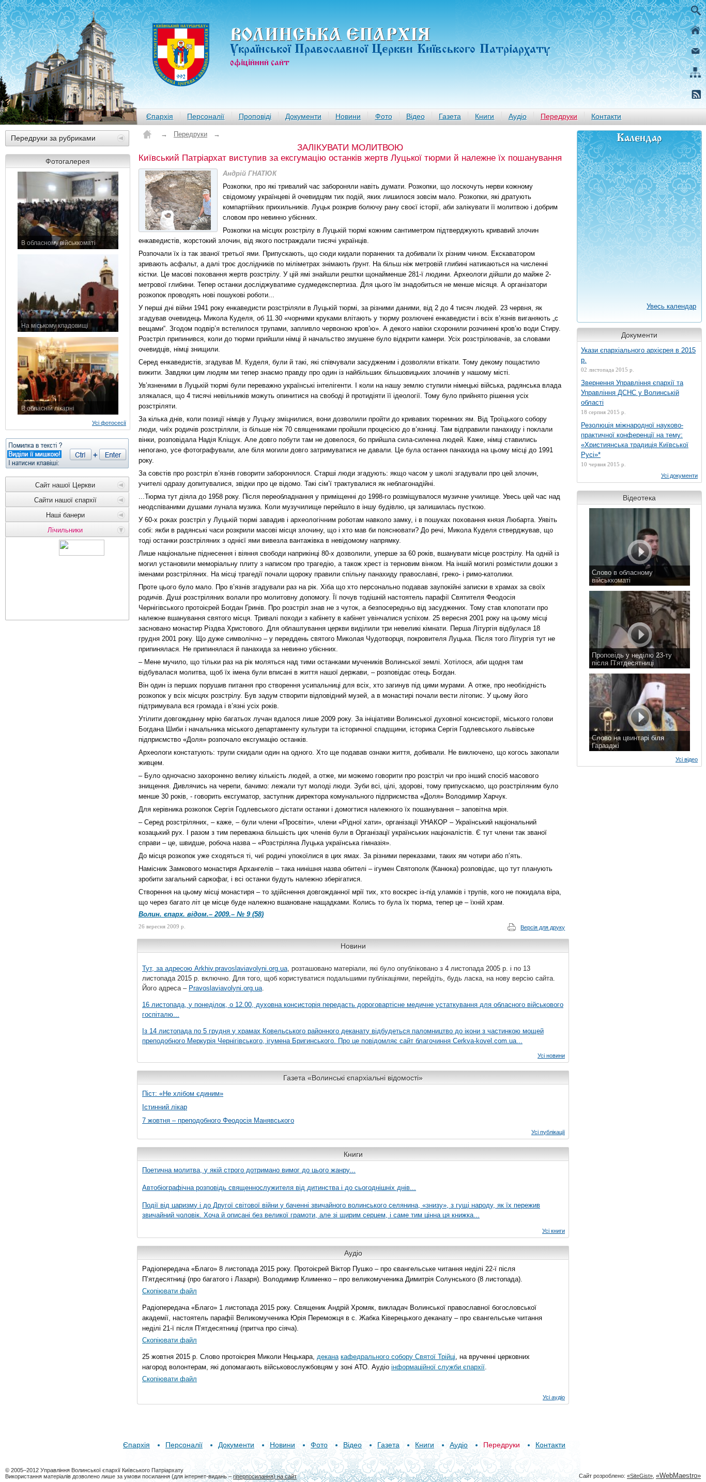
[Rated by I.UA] (81, 552)
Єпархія (159, 116)
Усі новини (551, 1055)
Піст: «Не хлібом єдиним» (182, 1093)
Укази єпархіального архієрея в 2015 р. (638, 355)
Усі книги (553, 1231)
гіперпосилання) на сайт (265, 1476)
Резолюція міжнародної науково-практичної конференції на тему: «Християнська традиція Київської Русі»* (634, 440)
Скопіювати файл (169, 1291)
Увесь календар (671, 306)
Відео (415, 116)
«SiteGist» (640, 1476)
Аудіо (518, 116)
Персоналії (205, 116)
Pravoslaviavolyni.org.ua (225, 988)
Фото (383, 116)
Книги (484, 116)
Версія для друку (542, 927)
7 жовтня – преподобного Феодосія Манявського (218, 1120)
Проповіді (255, 116)
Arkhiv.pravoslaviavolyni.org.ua (240, 968)
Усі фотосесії (109, 423)
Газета (450, 116)
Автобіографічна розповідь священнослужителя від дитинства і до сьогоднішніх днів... (279, 1187)
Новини (348, 116)
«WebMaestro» (678, 1475)
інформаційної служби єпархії (438, 1367)
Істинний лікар (164, 1107)
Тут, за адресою (168, 968)
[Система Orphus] (67, 453)
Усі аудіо (554, 1397)
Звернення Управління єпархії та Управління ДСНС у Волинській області (632, 392)
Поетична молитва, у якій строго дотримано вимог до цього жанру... (249, 1170)
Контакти (606, 116)
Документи (303, 116)
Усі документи (679, 475)
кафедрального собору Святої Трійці (398, 1357)
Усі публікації (548, 1132)
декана (328, 1357)
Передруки (559, 116)
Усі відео (687, 759)
